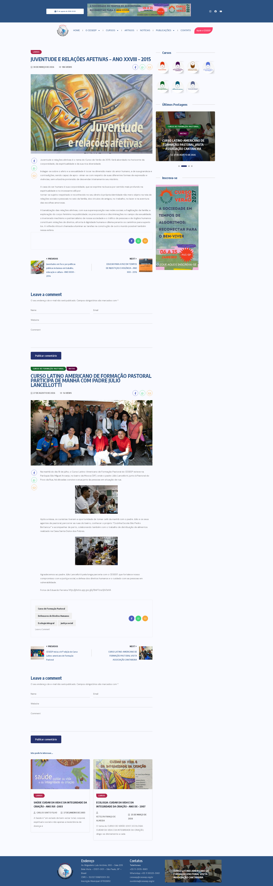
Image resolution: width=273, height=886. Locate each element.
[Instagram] (210, 11)
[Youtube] (221, 11)
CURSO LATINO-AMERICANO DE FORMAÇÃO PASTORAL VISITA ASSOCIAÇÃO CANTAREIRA (191, 874)
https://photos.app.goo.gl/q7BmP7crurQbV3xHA (90, 590)
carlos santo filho (47, 812)
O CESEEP (91, 30)
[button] (179, 166)
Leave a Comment (42, 629)
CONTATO (186, 30)
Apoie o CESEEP (204, 30)
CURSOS (110, 30)
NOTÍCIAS (145, 30)
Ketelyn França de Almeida (106, 818)
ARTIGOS (129, 30)
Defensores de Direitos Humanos (53, 616)
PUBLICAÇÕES (163, 30)
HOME (76, 30)
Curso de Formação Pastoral (51, 608)
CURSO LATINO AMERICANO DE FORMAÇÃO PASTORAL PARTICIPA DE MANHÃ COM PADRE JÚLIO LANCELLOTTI (183, 142)
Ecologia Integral (46, 623)
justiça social (67, 623)
